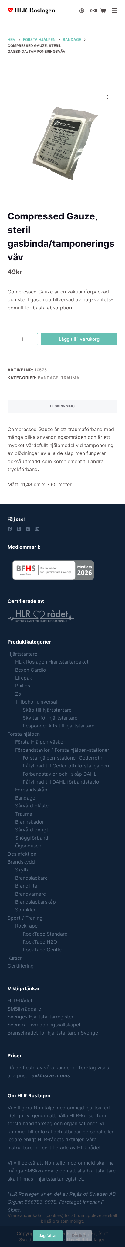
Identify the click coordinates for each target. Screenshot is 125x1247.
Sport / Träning (25, 918)
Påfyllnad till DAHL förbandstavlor (62, 782)
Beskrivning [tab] (62, 406)
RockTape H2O (40, 942)
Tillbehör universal (36, 702)
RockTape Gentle (42, 950)
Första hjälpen (24, 734)
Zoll (19, 694)
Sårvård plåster (32, 806)
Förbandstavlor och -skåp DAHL (59, 774)
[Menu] (114, 10)
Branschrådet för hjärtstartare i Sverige (53, 1033)
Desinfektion (22, 854)
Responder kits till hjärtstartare (58, 726)
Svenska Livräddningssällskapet (44, 1024)
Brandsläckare (31, 878)
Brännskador (29, 822)
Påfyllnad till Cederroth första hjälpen (66, 766)
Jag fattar (48, 1235)
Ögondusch (28, 846)
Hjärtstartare (22, 654)
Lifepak (23, 678)
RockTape (26, 926)
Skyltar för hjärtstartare (50, 718)
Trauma (70, 377)
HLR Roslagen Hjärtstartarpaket (52, 662)
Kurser (15, 958)
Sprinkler (25, 910)
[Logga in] (81, 10)
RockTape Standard (45, 934)
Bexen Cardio (30, 670)
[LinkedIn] (37, 529)
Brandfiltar (27, 886)
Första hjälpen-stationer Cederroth (62, 758)
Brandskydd (21, 862)
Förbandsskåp (31, 790)
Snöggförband (31, 838)
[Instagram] (28, 529)
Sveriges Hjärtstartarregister (40, 1017)
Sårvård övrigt (31, 830)
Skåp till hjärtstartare (47, 710)
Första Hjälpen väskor (40, 742)
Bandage (48, 377)
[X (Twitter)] (19, 529)
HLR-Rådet (20, 1001)
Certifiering (21, 966)
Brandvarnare (30, 894)
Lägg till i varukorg (79, 339)
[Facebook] (10, 529)
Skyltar (23, 870)
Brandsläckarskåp (35, 902)
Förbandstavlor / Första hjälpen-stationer (62, 750)
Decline (79, 1235)
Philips (22, 686)
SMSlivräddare (24, 1009)
